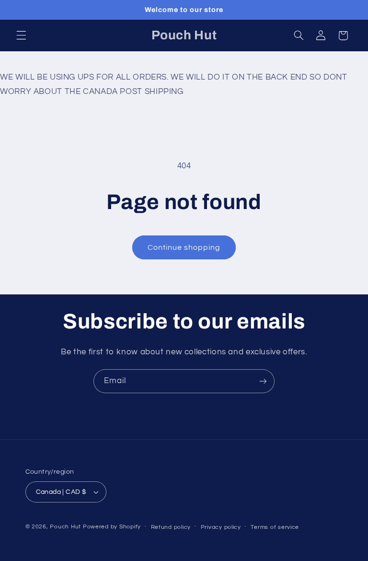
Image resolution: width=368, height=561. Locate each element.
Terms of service (275, 527)
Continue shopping (184, 247)
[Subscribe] (263, 381)
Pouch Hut (65, 526)
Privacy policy (221, 527)
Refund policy (171, 527)
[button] (21, 35)
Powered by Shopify (112, 526)
